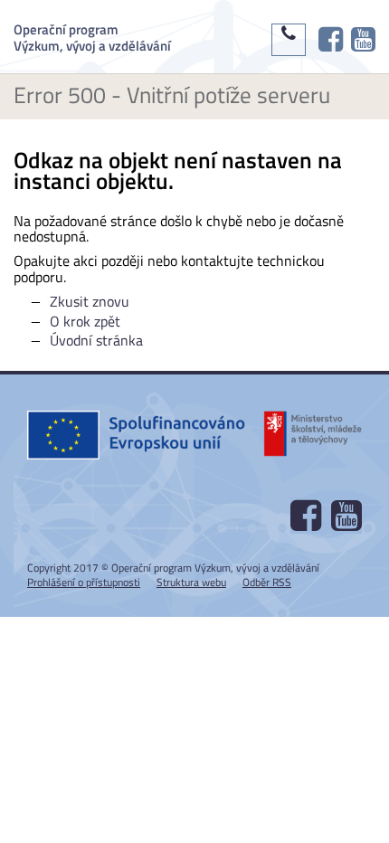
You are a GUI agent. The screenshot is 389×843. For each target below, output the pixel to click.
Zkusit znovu (89, 301)
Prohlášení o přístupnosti (83, 582)
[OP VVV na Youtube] (363, 39)
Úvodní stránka (96, 340)
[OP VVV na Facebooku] (330, 39)
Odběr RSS (266, 582)
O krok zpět (85, 321)
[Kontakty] (288, 40)
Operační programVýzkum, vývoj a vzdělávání (92, 36)
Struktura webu (191, 582)
